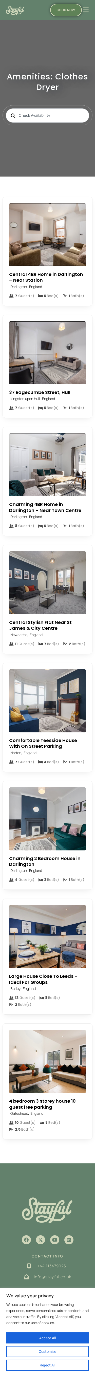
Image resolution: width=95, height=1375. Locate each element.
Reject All (47, 1365)
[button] (26, 1239)
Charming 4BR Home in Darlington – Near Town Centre (45, 507)
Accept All (47, 1337)
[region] (47, 1331)
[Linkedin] (68, 1239)
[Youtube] (54, 1239)
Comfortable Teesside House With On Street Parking (43, 743)
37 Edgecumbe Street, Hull (39, 392)
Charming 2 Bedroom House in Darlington (45, 861)
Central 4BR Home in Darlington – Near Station (46, 277)
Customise (47, 1351)
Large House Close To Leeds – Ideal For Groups (43, 979)
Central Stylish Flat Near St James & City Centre (40, 625)
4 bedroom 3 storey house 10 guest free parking (42, 1104)
